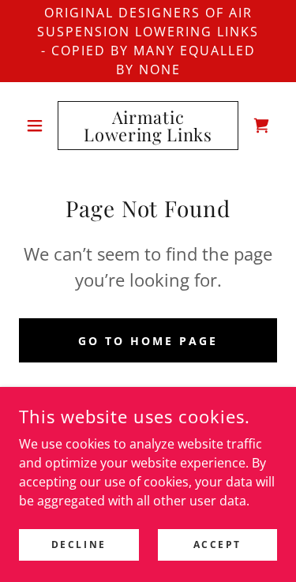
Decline (79, 544)
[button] (38, 125)
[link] (148, 125)
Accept (217, 544)
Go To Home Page (148, 340)
